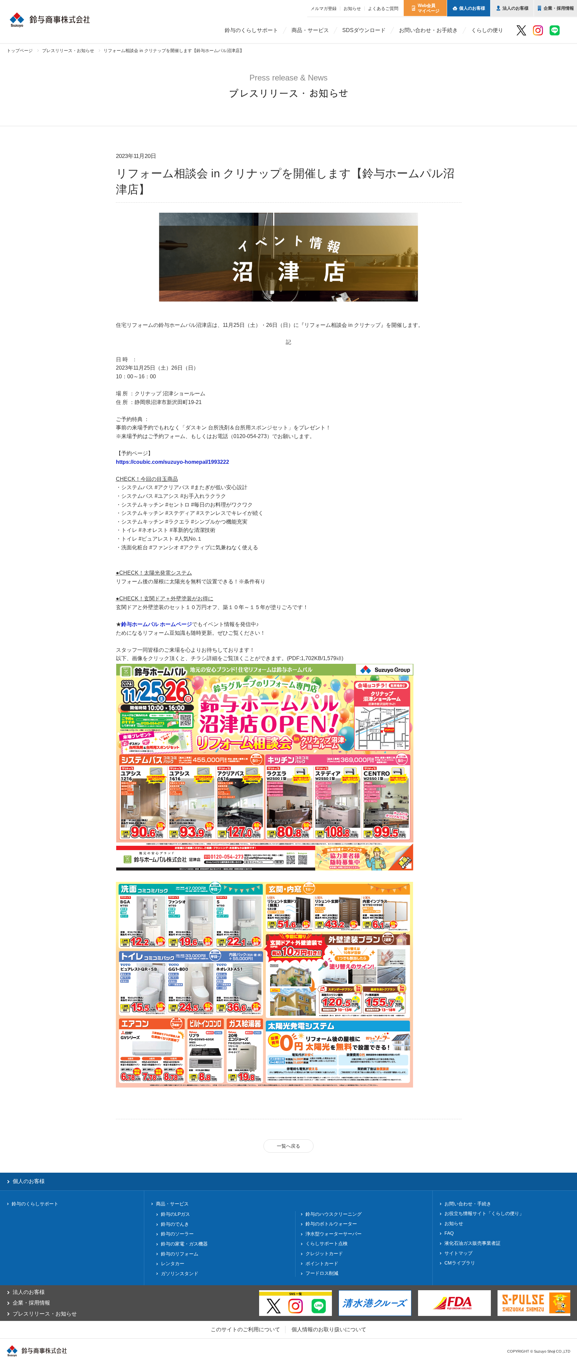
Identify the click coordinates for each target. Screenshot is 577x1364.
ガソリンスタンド (179, 1273)
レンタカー (172, 1263)
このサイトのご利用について (245, 1329)
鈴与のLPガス (175, 1214)
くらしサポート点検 (327, 1243)
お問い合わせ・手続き (467, 1203)
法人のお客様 (29, 1292)
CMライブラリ (459, 1262)
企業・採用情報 (31, 1303)
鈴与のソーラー (177, 1233)
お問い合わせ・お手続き (428, 30)
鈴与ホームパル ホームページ (156, 624)
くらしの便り (487, 30)
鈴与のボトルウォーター (331, 1223)
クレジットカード (324, 1253)
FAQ (449, 1233)
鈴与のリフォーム (179, 1253)
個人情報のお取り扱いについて (329, 1329)
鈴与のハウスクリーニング (334, 1214)
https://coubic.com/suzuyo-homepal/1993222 (172, 462)
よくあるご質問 (383, 8)
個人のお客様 (29, 1181)
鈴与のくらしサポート (251, 30)
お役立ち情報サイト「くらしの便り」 (484, 1213)
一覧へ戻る (288, 1146)
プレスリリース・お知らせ (68, 50)
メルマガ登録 (324, 8)
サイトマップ (458, 1253)
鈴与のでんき (175, 1224)
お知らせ (352, 8)
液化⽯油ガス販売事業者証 (472, 1243)
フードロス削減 (322, 1273)
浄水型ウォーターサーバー (334, 1233)
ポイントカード (322, 1263)
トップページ (20, 50)
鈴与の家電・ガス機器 (184, 1243)
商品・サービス (310, 30)
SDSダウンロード (364, 30)
